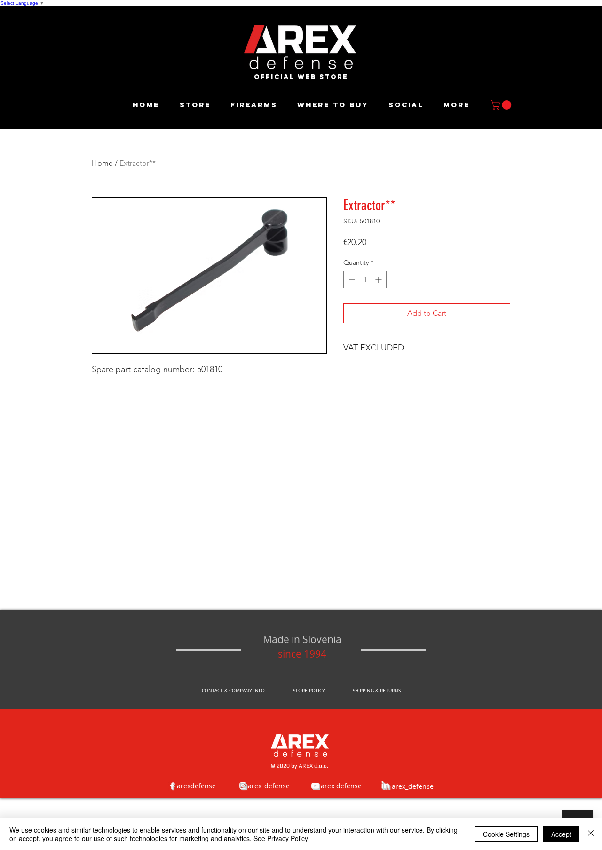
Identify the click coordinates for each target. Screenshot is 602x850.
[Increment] (379, 279)
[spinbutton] (364, 279)
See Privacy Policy (280, 838)
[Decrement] (350, 279)
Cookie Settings (506, 834)
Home (102, 163)
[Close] (590, 834)
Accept (561, 834)
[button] (502, 105)
